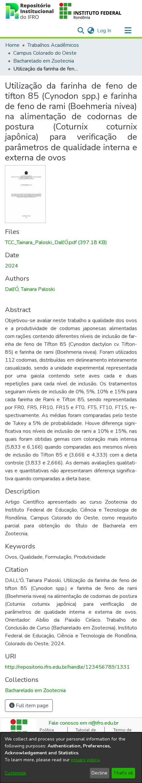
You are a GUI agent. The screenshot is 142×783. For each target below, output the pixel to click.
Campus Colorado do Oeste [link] (45, 53)
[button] (63, 11)
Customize (15, 773)
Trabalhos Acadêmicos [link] (53, 45)
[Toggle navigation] (128, 30)
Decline (99, 773)
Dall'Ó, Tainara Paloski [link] (30, 289)
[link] (56, 242)
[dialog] (71, 757)
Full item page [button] (32, 705)
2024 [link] (11, 265)
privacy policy (85, 760)
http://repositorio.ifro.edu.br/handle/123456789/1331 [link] (67, 667)
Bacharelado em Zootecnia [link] (43, 61)
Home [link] (12, 45)
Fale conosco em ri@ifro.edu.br (84, 723)
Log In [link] (104, 30)
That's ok (123, 773)
